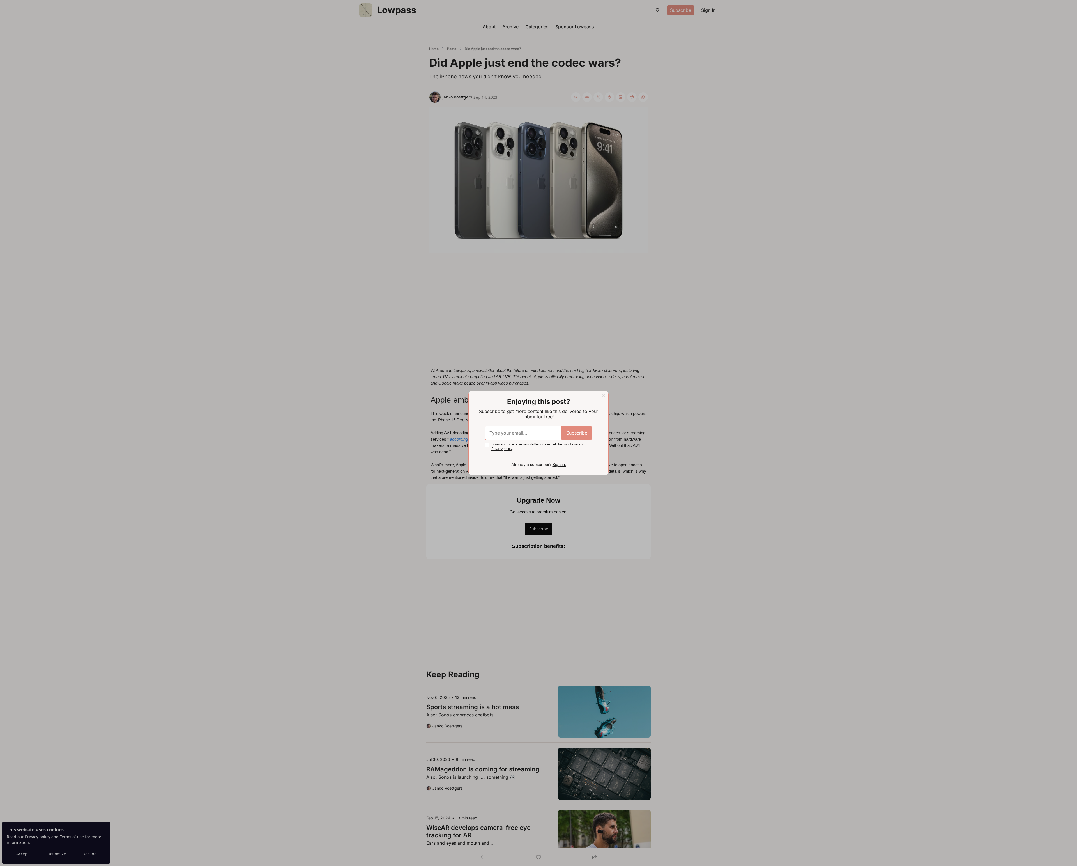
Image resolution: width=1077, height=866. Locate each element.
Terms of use (568, 444)
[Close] (603, 396)
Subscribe (576, 433)
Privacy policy (501, 448)
